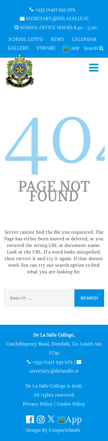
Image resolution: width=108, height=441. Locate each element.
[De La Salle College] (25, 71)
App (74, 49)
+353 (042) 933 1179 (54, 10)
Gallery (18, 48)
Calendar (84, 39)
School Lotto (25, 39)
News (57, 39)
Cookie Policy (71, 404)
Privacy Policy (38, 404)
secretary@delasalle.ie (56, 19)
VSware (45, 48)
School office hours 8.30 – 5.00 (58, 28)
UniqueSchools (64, 430)
